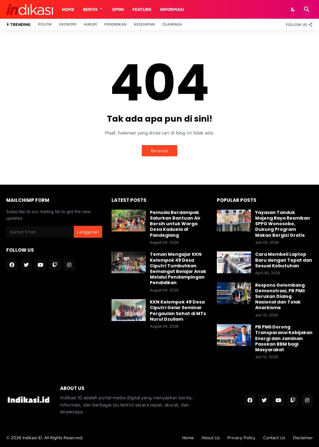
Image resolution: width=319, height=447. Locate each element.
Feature (141, 9)
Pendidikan (115, 24)
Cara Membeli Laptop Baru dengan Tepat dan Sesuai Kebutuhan (283, 260)
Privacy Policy (241, 437)
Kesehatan (144, 24)
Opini (118, 9)
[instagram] (69, 264)
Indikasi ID (32, 437)
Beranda (159, 150)
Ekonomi (67, 24)
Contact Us (274, 437)
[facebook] (11, 264)
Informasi (172, 9)
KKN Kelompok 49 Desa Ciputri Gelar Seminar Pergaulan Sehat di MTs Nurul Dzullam (178, 310)
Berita (90, 9)
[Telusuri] (307, 9)
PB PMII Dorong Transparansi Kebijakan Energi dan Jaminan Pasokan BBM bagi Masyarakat (283, 338)
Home (68, 9)
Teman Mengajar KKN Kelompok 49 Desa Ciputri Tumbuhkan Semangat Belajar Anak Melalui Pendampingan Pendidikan (178, 268)
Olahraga (172, 24)
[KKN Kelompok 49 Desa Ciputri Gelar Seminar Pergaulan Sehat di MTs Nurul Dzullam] (129, 310)
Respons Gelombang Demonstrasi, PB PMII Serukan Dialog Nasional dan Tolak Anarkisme (280, 296)
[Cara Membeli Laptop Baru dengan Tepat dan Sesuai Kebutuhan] (234, 262)
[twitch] (54, 264)
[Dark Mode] (293, 9)
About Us (211, 437)
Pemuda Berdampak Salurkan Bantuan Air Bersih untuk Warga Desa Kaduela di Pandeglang (175, 224)
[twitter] (26, 264)
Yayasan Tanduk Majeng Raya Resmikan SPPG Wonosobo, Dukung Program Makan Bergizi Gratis (282, 224)
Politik (45, 24)
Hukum (90, 24)
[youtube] (40, 264)
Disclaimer (303, 437)
